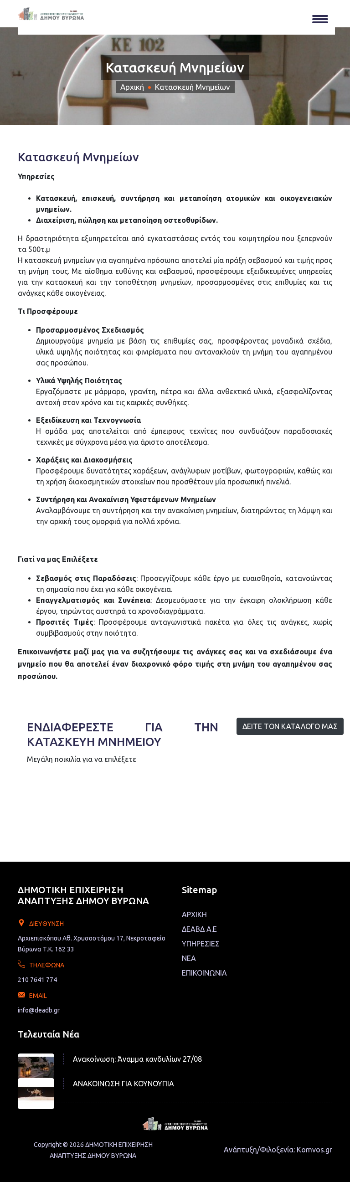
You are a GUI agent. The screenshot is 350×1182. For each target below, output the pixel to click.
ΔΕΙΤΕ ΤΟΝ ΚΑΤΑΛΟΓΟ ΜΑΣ (290, 726)
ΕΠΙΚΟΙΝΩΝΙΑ (204, 973)
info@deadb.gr (39, 1010)
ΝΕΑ (189, 958)
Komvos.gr (314, 1150)
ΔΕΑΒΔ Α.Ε (199, 929)
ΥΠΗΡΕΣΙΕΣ (201, 944)
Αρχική (132, 86)
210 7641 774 (37, 979)
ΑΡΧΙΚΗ (194, 914)
